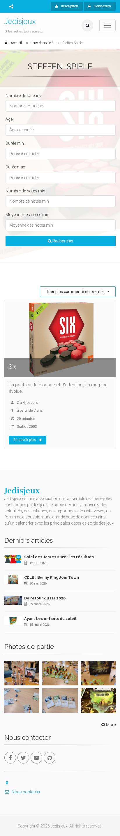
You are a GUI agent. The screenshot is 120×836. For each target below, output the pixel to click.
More (111, 724)
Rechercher (63, 241)
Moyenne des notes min (27, 214)
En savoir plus (24, 440)
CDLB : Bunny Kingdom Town (51, 577)
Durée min (15, 143)
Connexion (102, 6)
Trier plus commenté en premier (76, 291)
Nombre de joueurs (23, 95)
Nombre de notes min (25, 191)
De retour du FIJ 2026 (45, 598)
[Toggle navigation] (107, 25)
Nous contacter (26, 792)
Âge (9, 119)
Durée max (15, 167)
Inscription (69, 6)
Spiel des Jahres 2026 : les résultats (59, 557)
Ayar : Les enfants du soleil (50, 618)
